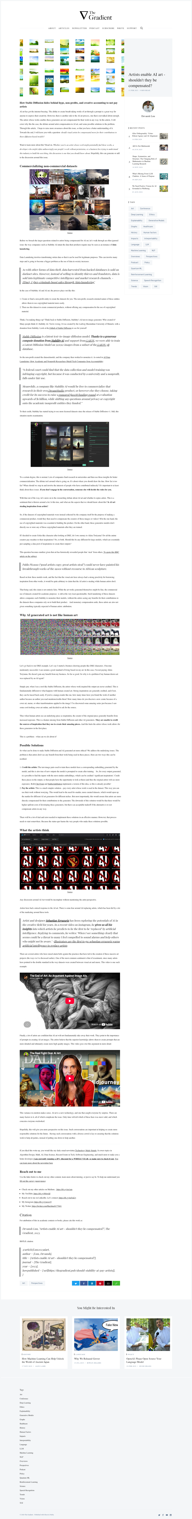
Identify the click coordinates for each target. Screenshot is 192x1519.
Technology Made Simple (86, 1150)
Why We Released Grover (87, 1358)
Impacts (134, 238)
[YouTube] (166, 1515)
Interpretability (150, 238)
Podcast (94, 28)
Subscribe (108, 28)
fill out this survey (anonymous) (33, 1181)
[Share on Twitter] (76, 1283)
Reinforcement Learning (141, 274)
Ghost (46, 1515)
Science (134, 280)
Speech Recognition (152, 280)
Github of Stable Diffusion (60, 328)
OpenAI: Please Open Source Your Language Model (143, 1360)
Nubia (52, 1515)
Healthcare (148, 227)
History (134, 232)
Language (135, 244)
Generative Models (156, 221)
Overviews (135, 256)
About (52, 28)
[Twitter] (159, 1515)
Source (69, 232)
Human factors (150, 232)
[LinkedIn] (170, 1515)
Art (23, 1283)
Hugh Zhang (145, 1366)
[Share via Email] (108, 1283)
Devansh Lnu (148, 116)
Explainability (136, 221)
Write (120, 28)
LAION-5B (103, 344)
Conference (145, 209)
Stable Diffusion (31, 336)
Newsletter (79, 28)
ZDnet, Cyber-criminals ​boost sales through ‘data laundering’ (58, 282)
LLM (147, 244)
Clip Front (39, 783)
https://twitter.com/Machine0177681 (46, 1206)
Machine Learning (138, 250)
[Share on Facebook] (84, 1283)
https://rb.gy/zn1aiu (64, 1189)
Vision (145, 286)
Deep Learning (137, 215)
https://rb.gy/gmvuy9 (42, 1201)
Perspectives (37, 1283)
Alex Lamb (40, 1366)
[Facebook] (163, 1515)
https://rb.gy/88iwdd (41, 1193)
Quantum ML (136, 268)
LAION (90, 340)
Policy (147, 262)
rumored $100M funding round (77, 394)
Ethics (152, 215)
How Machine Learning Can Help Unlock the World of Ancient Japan (43, 1360)
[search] (141, 28)
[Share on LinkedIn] (92, 1283)
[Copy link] (116, 1283)
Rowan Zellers (94, 1363)
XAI (155, 286)
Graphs (134, 227)
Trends (134, 286)
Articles (64, 28)
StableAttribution (55, 783)
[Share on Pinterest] (100, 1283)
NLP (153, 250)
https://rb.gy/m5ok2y (67, 1197)
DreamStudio (56, 390)
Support (132, 28)
